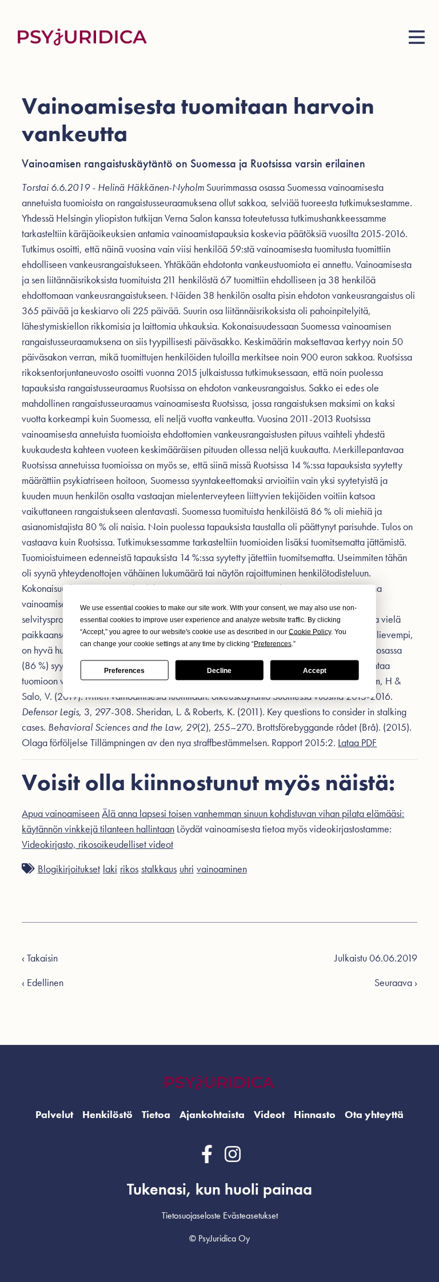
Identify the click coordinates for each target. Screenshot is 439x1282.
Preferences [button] (273, 644)
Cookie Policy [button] (310, 632)
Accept (314, 670)
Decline (219, 670)
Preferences (124, 670)
